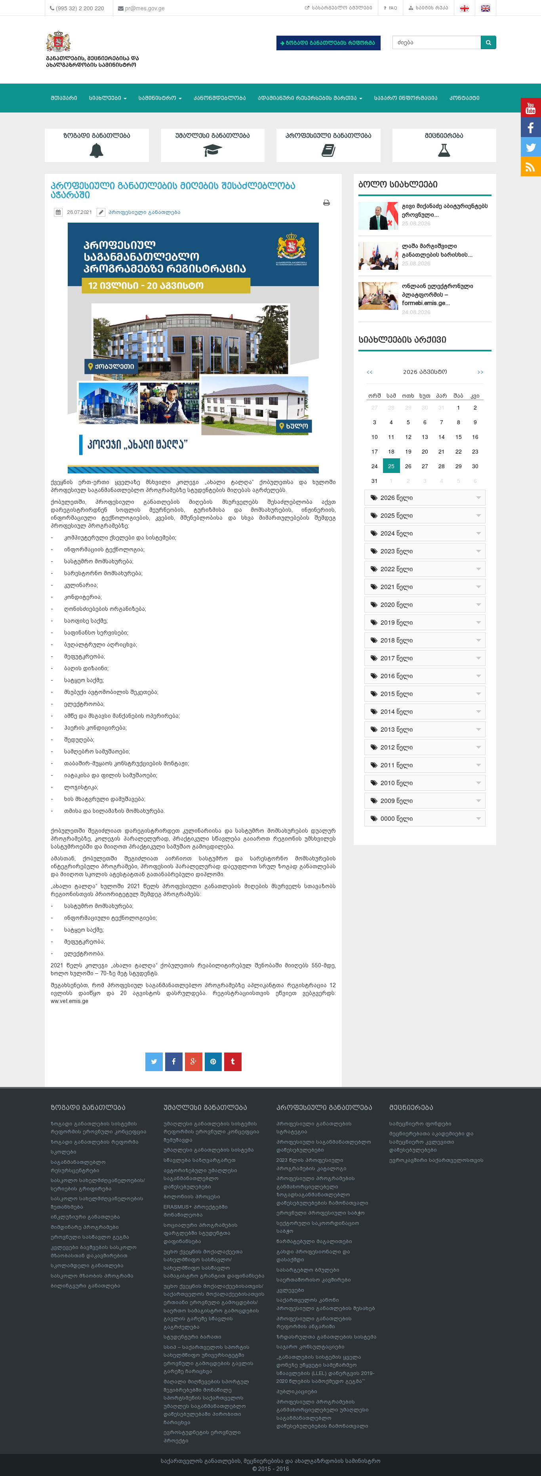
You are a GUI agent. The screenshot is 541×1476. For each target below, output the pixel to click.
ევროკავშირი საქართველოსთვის (436, 1160)
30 (425, 407)
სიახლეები (106, 98)
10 (374, 437)
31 (441, 407)
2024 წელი (395, 533)
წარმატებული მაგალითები (314, 1241)
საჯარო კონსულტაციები (310, 1347)
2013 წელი (395, 729)
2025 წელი (395, 515)
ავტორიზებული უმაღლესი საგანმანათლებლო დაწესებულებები (200, 1178)
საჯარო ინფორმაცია (406, 98)
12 (408, 437)
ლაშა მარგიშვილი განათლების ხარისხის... (437, 250)
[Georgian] (464, 8)
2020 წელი (395, 604)
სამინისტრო (158, 98)
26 (408, 466)
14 (441, 437)
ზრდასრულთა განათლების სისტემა (326, 1337)
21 (441, 451)
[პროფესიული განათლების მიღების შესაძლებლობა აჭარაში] (193, 341)
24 (374, 466)
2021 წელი (395, 586)
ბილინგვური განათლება (85, 1286)
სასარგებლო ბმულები (340, 8)
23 (475, 451)
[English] (485, 8)
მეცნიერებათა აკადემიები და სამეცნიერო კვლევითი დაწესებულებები (431, 1142)
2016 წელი (395, 675)
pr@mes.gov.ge (145, 8)
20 (425, 451)
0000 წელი (395, 818)
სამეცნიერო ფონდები (420, 1124)
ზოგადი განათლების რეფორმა (95, 1142)
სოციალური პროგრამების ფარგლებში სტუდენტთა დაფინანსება (201, 1233)
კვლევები (290, 1290)
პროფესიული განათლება (328, 135)
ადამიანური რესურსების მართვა (308, 98)
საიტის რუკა (430, 8)
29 (408, 407)
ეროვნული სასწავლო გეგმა (90, 1237)
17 (374, 451)
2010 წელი (395, 782)
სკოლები (63, 1152)
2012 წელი (395, 746)
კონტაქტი (465, 98)
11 (391, 437)
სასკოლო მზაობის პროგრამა (92, 1276)
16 (475, 437)
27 (374, 407)
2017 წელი (395, 657)
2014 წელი (395, 711)
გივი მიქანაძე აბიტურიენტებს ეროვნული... (445, 210)
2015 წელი (395, 693)
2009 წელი (395, 800)
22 (458, 451)
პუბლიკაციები (296, 1391)
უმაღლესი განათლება (212, 135)
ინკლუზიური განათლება (85, 1217)
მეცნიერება (444, 135)
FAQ (391, 8)
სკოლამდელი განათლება (87, 1265)
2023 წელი (395, 550)
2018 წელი (395, 640)
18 (391, 451)
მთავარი (64, 98)
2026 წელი (395, 497)
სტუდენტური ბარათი (192, 1337)
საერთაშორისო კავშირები (313, 1280)
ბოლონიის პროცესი (192, 1196)
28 (391, 407)
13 (425, 437)
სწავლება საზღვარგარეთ (200, 1160)
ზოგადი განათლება (96, 135)
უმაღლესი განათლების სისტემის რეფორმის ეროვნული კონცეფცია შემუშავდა (211, 1132)
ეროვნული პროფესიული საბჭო (320, 1213)
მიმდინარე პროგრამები (85, 1227)
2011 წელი (395, 764)
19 (408, 451)
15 (458, 437)
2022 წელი (395, 568)
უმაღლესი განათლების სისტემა (209, 1150)
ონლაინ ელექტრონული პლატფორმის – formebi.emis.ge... (437, 294)
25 (391, 466)
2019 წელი (395, 622)
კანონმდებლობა (220, 98)
